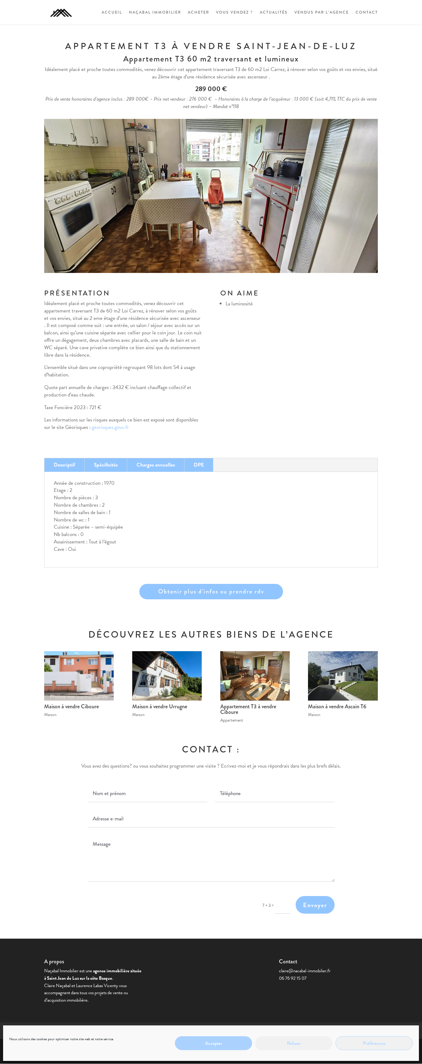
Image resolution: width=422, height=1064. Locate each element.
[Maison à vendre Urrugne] (167, 676)
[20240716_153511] (211, 273)
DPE (199, 465)
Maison (50, 714)
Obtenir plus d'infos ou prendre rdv (211, 591)
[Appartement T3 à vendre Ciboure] (255, 676)
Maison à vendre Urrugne (159, 706)
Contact (367, 12)
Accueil (112, 12)
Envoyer (315, 905)
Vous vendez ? (234, 12)
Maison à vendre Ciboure (71, 706)
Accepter (213, 1043)
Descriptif (64, 465)
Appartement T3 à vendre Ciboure (248, 709)
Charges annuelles (156, 465)
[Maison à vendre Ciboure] (79, 676)
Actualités (274, 12)
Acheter (198, 12)
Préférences (374, 1043)
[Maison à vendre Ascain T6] (343, 676)
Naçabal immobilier (155, 12)
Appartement (231, 720)
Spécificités (106, 465)
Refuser (294, 1043)
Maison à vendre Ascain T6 (337, 706)
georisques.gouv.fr (110, 427)
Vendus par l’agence (321, 12)
